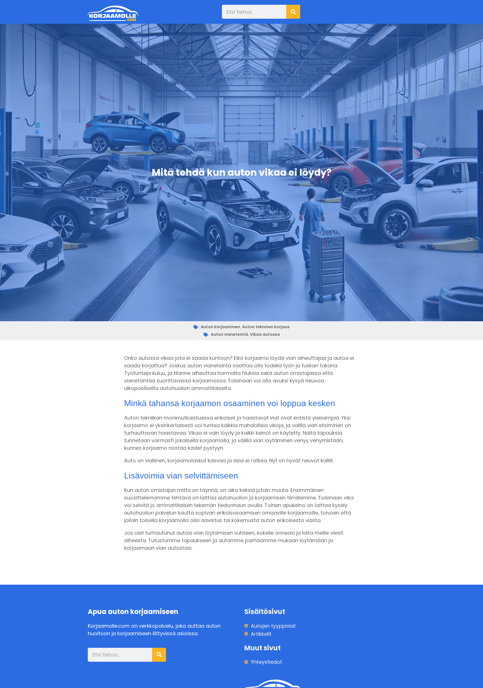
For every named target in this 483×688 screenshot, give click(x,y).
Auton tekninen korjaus (266, 327)
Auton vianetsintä (229, 334)
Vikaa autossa (265, 334)
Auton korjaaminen (220, 327)
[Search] (293, 12)
